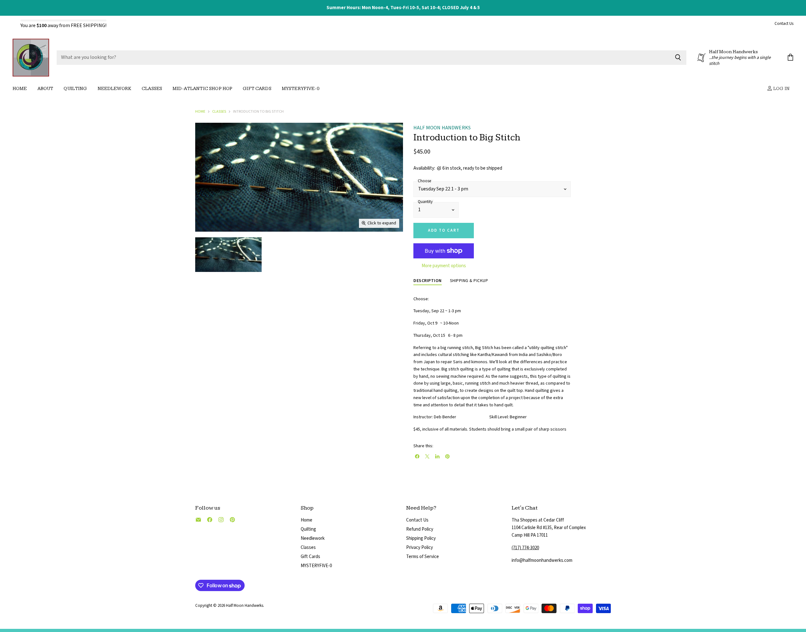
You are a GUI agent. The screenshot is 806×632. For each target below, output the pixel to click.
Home (20, 88)
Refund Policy (419, 529)
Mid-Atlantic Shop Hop (202, 88)
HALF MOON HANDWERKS (442, 128)
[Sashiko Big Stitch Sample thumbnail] (228, 254)
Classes (152, 88)
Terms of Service (422, 557)
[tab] (427, 281)
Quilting (75, 88)
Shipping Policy (421, 538)
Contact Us (784, 24)
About (45, 88)
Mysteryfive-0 (300, 88)
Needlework (115, 88)
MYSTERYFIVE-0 (316, 566)
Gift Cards (257, 88)
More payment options (444, 265)
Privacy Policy (419, 547)
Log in (781, 88)
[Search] (678, 57)
